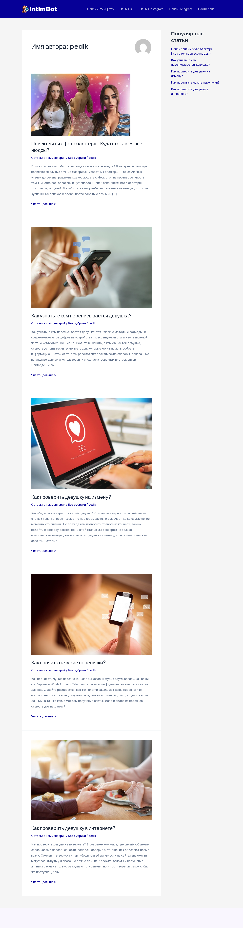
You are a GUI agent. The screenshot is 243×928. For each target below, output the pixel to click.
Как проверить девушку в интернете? (73, 828)
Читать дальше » (43, 204)
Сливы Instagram (151, 9)
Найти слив (206, 9)
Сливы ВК (127, 9)
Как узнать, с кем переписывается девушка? (81, 315)
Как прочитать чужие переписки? (68, 662)
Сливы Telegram (180, 9)
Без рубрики (77, 157)
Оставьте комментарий (48, 157)
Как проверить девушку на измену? (71, 497)
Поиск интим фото (100, 9)
